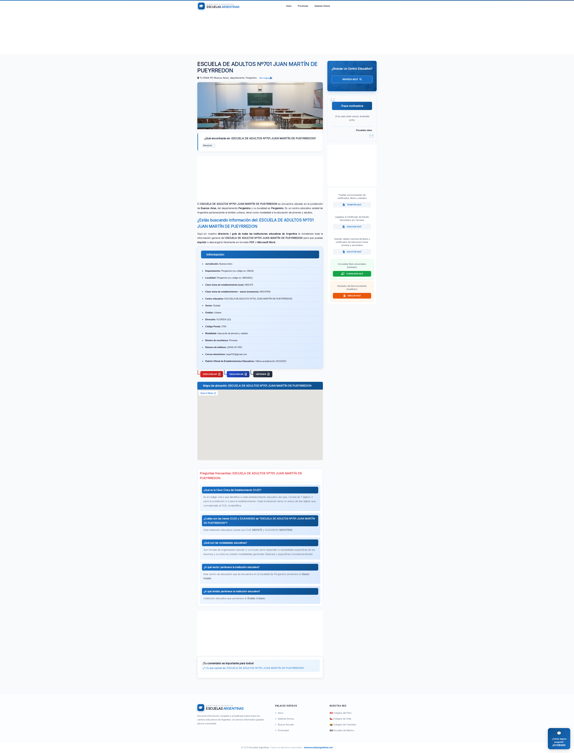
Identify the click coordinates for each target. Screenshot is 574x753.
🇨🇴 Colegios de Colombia (343, 724)
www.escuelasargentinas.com (318, 747)
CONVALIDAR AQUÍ (354, 274)
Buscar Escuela (286, 724)
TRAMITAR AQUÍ (354, 205)
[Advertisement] (287, 34)
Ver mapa (264, 78)
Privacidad (283, 730)
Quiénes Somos (286, 718)
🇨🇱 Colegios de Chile (340, 718)
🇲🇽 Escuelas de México (342, 730)
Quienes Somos (322, 6)
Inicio (288, 6)
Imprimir (261, 374)
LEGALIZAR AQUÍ (354, 226)
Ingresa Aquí (350, 79)
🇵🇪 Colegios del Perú (340, 712)
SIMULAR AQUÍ (354, 296)
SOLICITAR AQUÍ (354, 252)
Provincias (303, 6)
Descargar (210, 374)
